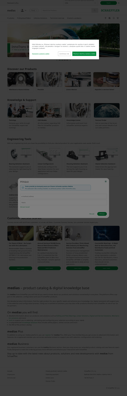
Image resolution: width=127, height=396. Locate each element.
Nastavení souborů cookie (40, 54)
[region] (64, 49)
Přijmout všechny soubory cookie (84, 54)
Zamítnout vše (64, 54)
